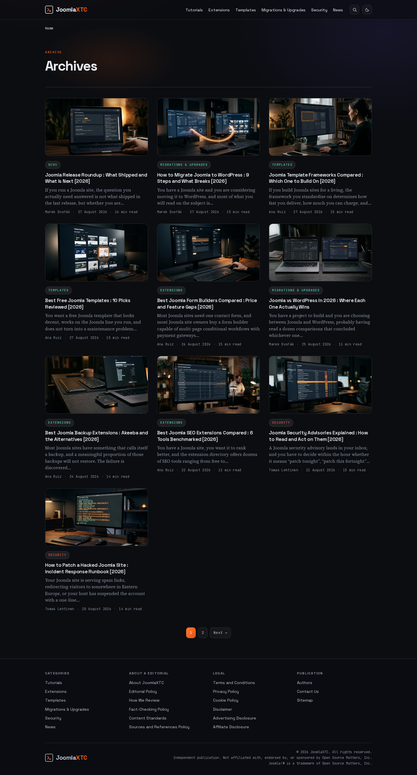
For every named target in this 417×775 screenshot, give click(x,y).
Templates (245, 9)
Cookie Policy (225, 700)
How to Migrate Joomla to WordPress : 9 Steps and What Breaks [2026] (203, 178)
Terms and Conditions (234, 682)
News (338, 9)
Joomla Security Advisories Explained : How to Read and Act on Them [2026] (318, 436)
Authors (304, 682)
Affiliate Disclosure (231, 726)
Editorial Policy (143, 691)
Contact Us (308, 691)
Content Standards (148, 718)
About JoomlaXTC (146, 682)
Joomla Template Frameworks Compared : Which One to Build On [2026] (316, 178)
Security (319, 9)
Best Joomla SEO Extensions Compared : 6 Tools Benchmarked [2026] (205, 436)
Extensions (219, 9)
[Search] (354, 9)
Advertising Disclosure (234, 718)
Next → (220, 632)
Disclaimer (222, 709)
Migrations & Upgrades (284, 9)
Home (49, 28)
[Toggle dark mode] (367, 9)
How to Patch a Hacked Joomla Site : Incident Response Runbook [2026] (86, 568)
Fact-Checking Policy (149, 709)
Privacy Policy (226, 691)
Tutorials (194, 9)
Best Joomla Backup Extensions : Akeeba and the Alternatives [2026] (96, 436)
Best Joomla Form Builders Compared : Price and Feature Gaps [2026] (207, 303)
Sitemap (305, 700)
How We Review (144, 700)
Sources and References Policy (159, 726)
